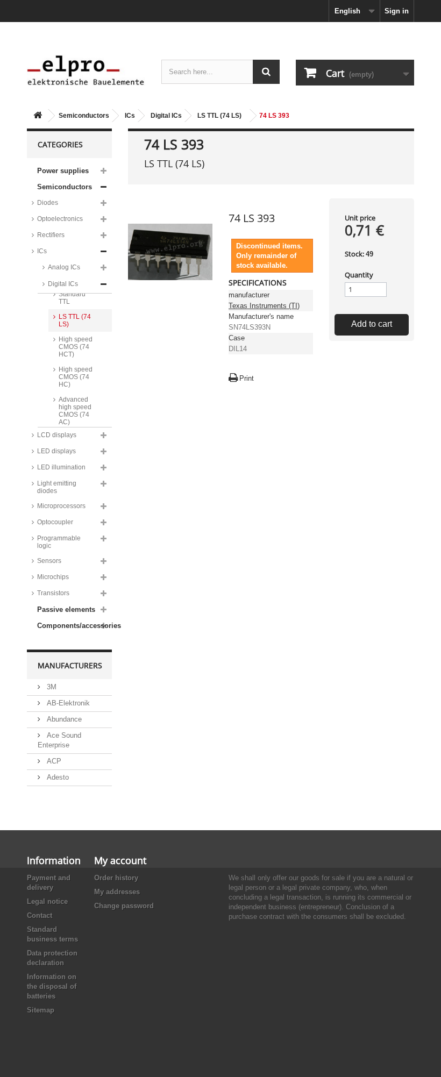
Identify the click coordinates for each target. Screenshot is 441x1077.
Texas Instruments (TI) (264, 306)
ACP (53, 761)
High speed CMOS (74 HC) (76, 377)
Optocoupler (55, 522)
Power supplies (63, 171)
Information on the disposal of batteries (51, 986)
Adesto (57, 777)
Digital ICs (166, 115)
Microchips (53, 577)
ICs (130, 115)
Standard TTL (72, 297)
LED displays (56, 451)
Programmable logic (59, 542)
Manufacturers (70, 665)
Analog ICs (64, 267)
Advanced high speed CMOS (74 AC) (75, 411)
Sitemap (40, 1010)
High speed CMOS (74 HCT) (76, 347)
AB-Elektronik (67, 703)
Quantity (359, 275)
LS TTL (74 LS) (219, 115)
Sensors (49, 561)
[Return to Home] (37, 116)
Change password (124, 906)
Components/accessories (74, 626)
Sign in (397, 11)
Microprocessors (61, 506)
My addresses (117, 892)
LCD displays (56, 435)
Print (246, 378)
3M (50, 687)
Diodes (47, 202)
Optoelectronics (60, 219)
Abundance (63, 719)
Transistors (53, 593)
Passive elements (66, 609)
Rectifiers (51, 235)
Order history (116, 878)
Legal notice (47, 901)
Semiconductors (84, 115)
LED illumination (61, 467)
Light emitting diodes (56, 487)
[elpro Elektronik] (86, 69)
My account (120, 860)
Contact (39, 915)
